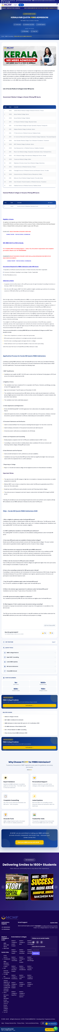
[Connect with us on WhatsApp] (56, 1029)
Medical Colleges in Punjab (22, 984)
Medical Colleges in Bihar (22, 942)
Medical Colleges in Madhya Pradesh (14, 985)
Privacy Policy (20, 1023)
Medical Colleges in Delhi (22, 977)
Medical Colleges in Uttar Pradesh (22, 959)
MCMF (7, 1019)
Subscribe (36, 953)
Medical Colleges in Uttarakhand (22, 967)
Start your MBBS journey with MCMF (28, 842)
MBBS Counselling (9, 36)
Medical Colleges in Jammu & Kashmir (22, 994)
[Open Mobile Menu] (57, 4)
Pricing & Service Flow (10, 1023)
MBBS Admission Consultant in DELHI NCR (6, 965)
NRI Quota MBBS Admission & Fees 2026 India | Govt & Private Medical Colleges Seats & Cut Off (6, 1003)
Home (2, 36)
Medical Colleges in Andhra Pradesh (14, 943)
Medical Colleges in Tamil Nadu (14, 958)
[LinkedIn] (7, 2)
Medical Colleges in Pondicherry (14, 977)
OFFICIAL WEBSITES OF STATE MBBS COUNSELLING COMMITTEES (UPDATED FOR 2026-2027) (7, 986)
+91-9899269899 (5, 927)
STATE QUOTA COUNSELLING (7, 957)
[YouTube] (9, 2)
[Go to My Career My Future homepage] (6, 5)
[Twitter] (3, 2)
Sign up (21, 5)
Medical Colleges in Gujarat (14, 951)
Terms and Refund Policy (32, 1023)
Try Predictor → (30, 705)
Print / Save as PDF (50, 625)
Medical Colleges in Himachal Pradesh (14, 968)
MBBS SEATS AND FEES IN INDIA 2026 (6, 946)
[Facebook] (1, 2)
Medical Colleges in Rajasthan (14, 993)
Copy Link (35, 31)
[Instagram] (5, 2)
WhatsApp (25, 31)
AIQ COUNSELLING (7, 977)
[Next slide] (56, 887)
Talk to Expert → (50, 1029)
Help (2, 1023)
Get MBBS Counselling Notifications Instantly (46, 926)
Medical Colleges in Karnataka (22, 951)
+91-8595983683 (5, 929)
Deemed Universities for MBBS (6, 972)
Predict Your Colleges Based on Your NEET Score (46, 927)
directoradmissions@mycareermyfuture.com (44, 0)
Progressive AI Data (50, 1019)
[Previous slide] (3, 887)
